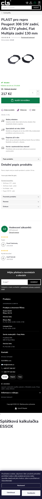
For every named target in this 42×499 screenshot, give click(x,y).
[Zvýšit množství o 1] (38, 91)
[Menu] (39, 2)
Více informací (7, 480)
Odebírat (34, 282)
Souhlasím (31, 493)
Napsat (12, 377)
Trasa (20, 377)
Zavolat (5, 377)
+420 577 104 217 (9, 368)
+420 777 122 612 (9, 372)
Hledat (36, 8)
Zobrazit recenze (14, 232)
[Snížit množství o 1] (38, 94)
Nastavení (21, 485)
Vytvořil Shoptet (22, 408)
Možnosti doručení (10, 89)
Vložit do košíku (22, 100)
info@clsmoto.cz (8, 365)
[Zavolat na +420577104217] (27, 3)
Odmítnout (11, 492)
